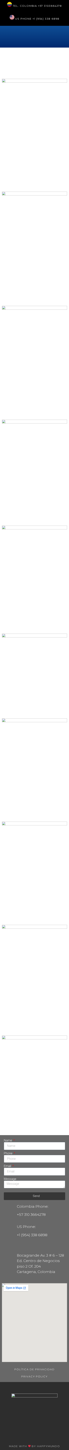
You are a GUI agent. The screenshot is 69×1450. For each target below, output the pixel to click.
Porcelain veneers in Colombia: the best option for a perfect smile (30, 173)
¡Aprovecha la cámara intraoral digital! (31, 811)
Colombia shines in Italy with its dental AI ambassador (34, 64)
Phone (8, 1153)
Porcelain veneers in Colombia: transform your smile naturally (30, 292)
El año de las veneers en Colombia (30, 914)
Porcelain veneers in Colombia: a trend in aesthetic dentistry (30, 405)
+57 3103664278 (50, 5)
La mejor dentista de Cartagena (30, 515)
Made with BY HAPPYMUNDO (34, 1446)
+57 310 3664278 (31, 1214)
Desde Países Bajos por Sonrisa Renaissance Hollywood (34, 1021)
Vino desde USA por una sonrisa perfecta (30, 707)
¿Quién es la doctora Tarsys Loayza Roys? (30, 623)
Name (8, 1140)
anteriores (10, 1129)
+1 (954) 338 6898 (46, 18)
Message (10, 1179)
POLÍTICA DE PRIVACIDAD (34, 1369)
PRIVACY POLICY (34, 1376)
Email (8, 1166)
